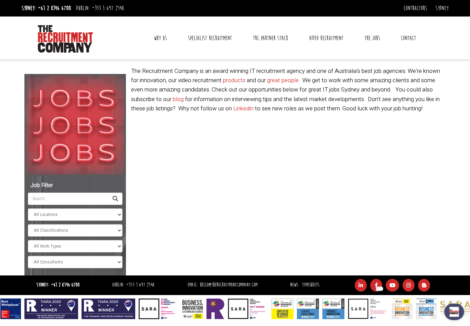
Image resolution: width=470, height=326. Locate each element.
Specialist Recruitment (210, 38)
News (294, 285)
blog (178, 99)
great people (283, 80)
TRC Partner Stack (270, 38)
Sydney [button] (442, 8)
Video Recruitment (326, 38)
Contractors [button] (415, 8)
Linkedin (243, 108)
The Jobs (372, 38)
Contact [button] (408, 38)
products (234, 80)
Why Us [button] (160, 38)
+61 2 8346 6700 (54, 8)
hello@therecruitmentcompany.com (228, 285)
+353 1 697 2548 (108, 8)
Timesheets (310, 285)
